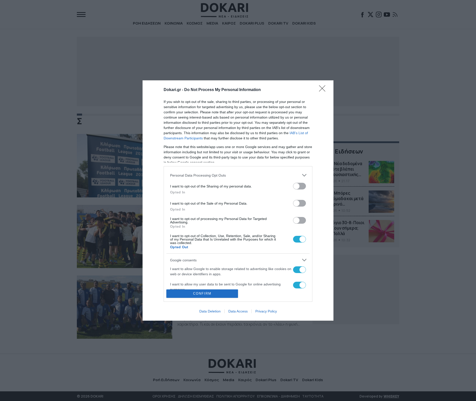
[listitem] (238, 175)
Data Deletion (210, 311)
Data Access (238, 311)
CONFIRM (202, 293)
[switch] (299, 186)
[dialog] (238, 200)
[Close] (323, 90)
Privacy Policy (266, 311)
